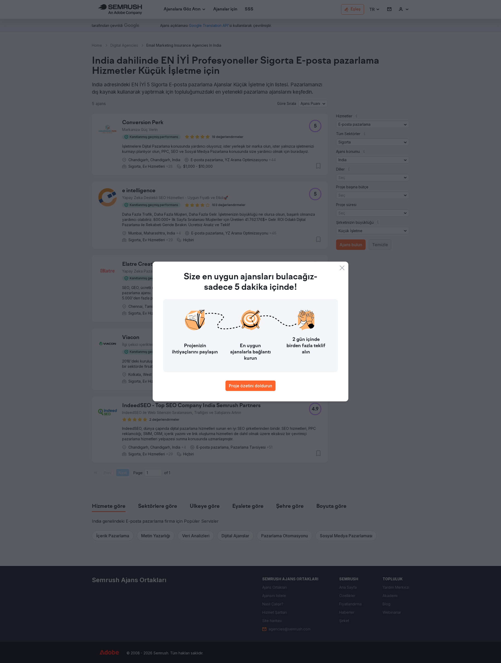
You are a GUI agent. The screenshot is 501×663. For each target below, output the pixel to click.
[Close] (342, 268)
